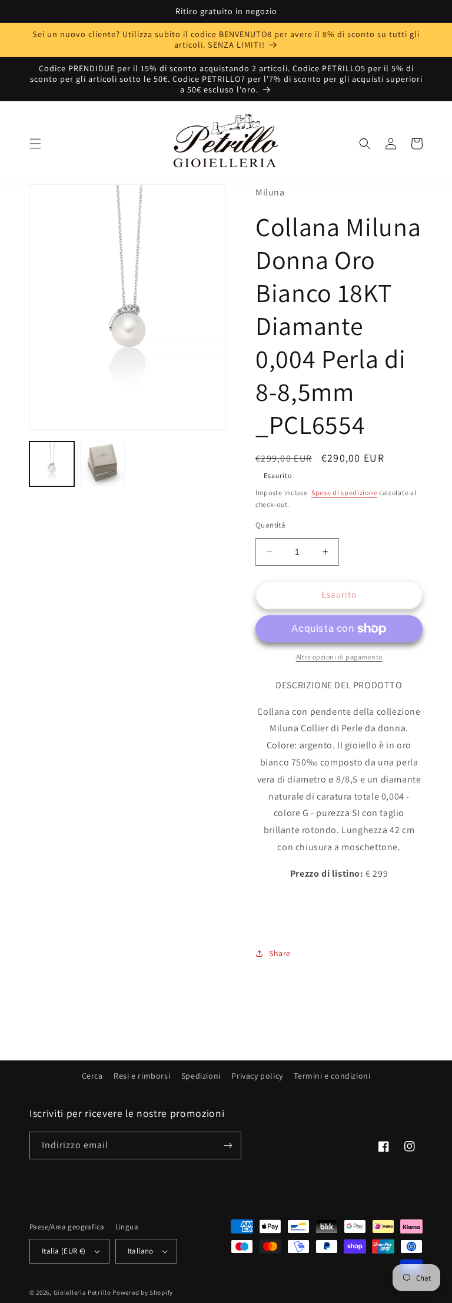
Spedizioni (201, 1075)
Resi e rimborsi (142, 1075)
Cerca (92, 1075)
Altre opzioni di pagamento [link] (339, 656)
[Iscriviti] (228, 1145)
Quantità (270, 525)
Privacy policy (256, 1075)
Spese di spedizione (344, 492)
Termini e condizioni (332, 1075)
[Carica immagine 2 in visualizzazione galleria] (102, 464)
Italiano (141, 1251)
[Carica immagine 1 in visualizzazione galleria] (51, 464)
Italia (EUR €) (64, 1251)
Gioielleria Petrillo (82, 1292)
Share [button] (280, 953)
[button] (35, 144)
